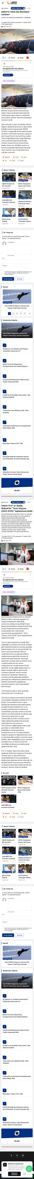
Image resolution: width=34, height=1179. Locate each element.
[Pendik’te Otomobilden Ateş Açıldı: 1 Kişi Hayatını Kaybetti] (17, 392)
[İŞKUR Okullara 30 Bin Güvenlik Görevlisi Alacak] (9, 181)
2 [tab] (13, 313)
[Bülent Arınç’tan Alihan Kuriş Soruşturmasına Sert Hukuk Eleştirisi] (17, 361)
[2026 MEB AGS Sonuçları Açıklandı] (9, 198)
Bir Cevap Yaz (8, 232)
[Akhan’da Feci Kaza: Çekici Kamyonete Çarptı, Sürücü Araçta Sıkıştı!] (17, 469)
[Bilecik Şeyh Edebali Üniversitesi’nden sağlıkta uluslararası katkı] (9, 216)
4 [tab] (20, 313)
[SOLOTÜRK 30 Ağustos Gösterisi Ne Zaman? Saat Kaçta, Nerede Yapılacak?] (17, 300)
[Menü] (3, 3)
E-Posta (5, 265)
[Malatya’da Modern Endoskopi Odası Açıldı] (25, 198)
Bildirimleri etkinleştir (14, 1173)
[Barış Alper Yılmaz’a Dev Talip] (17, 438)
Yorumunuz (11, 242)
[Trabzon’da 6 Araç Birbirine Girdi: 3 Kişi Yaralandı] (17, 407)
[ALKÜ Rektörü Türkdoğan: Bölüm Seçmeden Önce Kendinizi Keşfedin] (25, 216)
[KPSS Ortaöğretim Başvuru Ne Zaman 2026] (25, 181)
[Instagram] (23, 1155)
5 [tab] (24, 313)
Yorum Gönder (8, 279)
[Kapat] (30, 63)
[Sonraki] (29, 313)
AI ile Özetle (10, 81)
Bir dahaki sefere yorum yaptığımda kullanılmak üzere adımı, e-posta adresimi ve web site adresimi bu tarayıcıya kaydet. (18, 273)
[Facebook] (11, 1155)
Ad (3, 258)
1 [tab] (9, 313)
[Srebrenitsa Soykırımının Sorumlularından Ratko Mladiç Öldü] (17, 423)
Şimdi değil (24, 1173)
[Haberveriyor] (12, 3)
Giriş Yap (19, 279)
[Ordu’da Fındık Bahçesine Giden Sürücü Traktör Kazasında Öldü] (17, 376)
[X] (17, 1155)
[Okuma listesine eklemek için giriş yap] (27, 57)
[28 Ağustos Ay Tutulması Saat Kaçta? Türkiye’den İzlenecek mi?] (17, 345)
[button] (24, 8)
